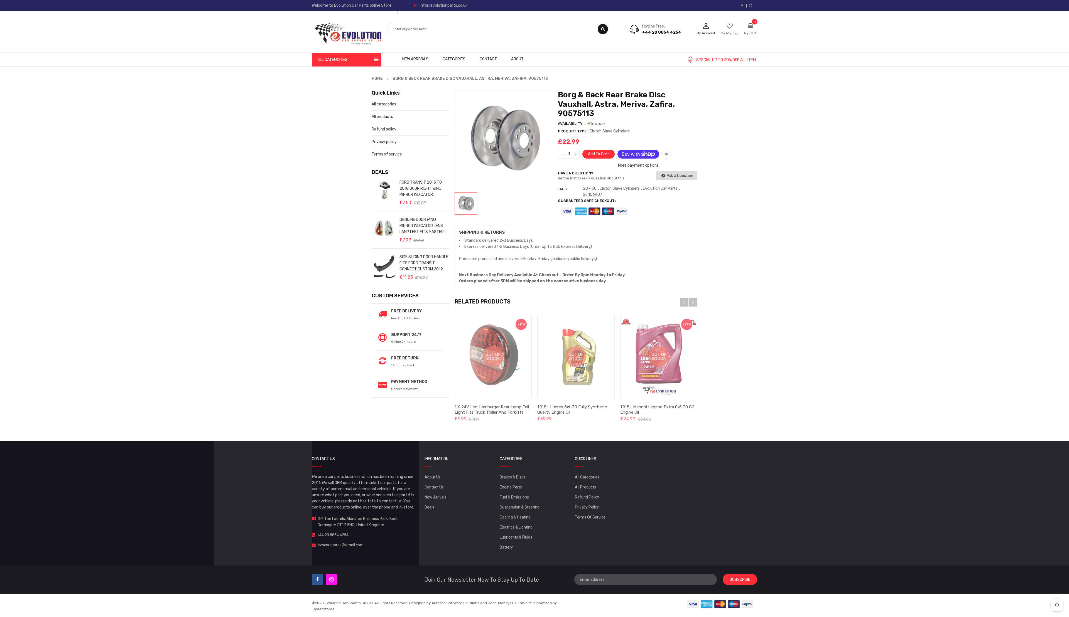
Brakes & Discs (512, 477)
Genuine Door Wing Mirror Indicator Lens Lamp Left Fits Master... (422, 225)
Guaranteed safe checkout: (587, 201)
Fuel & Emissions (514, 497)
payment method (409, 381)
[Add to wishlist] (666, 154)
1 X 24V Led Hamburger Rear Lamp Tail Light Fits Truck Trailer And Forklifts (492, 409)
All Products (585, 487)
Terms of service (387, 154)
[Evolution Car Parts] (720, 604)
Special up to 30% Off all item (726, 60)
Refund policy (384, 129)
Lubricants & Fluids (516, 537)
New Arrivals (436, 497)
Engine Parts (511, 487)
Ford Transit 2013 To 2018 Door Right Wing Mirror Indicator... (420, 188)
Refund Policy (587, 497)
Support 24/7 (406, 334)
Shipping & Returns (482, 232)
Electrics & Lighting (516, 527)
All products (382, 116)
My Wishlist (730, 33)
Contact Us (434, 487)
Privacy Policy (587, 507)
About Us (433, 477)
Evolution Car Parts (660, 188)
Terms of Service (590, 517)
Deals (429, 507)
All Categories (587, 477)
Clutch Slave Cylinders (620, 188)
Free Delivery (406, 311)
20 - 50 (590, 188)
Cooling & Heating (515, 517)
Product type (572, 131)
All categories (384, 104)
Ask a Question (679, 175)
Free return (405, 358)
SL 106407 (592, 194)
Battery (506, 547)
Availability (570, 124)
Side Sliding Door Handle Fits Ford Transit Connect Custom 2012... (423, 263)
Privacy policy (384, 141)
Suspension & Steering (520, 507)
